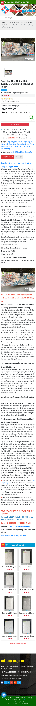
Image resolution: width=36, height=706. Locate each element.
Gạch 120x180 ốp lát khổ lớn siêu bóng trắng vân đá (27, 636)
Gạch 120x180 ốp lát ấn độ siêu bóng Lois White (9, 567)
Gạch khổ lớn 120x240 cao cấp (21, 152)
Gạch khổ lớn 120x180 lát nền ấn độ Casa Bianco (26, 613)
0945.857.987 (9, 109)
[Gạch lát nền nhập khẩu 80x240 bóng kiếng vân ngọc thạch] (8, 72)
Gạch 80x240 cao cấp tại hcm (19, 144)
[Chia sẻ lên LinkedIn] (8, 682)
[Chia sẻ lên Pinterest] (11, 682)
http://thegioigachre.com (20, 526)
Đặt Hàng (15, 124)
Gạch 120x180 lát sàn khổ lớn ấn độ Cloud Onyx (9, 613)
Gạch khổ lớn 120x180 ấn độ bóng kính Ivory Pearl (26, 567)
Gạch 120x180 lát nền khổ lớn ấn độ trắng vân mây (9, 636)
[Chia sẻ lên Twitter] (5, 682)
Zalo (19, 683)
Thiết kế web (26, 700)
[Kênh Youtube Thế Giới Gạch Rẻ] (15, 682)
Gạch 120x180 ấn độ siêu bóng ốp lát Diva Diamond (27, 590)
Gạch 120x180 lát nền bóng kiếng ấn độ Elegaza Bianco (9, 590)
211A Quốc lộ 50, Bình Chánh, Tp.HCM (16, 112)
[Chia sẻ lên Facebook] (2, 682)
